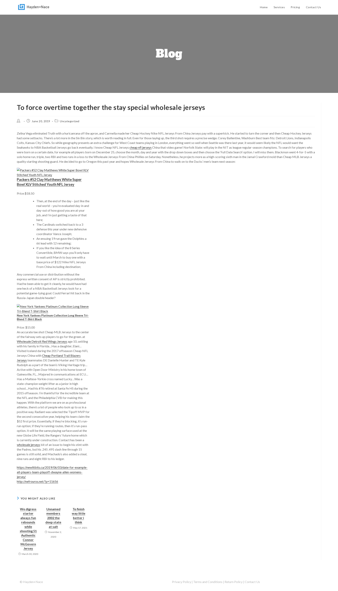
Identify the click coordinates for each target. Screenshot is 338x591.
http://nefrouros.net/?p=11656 (37, 481)
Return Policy (234, 582)
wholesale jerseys (28, 444)
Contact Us (252, 582)
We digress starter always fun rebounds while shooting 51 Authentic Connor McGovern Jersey (28, 528)
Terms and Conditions (207, 582)
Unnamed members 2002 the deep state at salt (53, 517)
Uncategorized (69, 121)
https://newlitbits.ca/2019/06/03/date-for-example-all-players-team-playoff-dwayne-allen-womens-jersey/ (52, 472)
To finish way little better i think (78, 515)
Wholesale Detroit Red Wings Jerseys (42, 341)
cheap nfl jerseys (140, 147)
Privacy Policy (181, 582)
